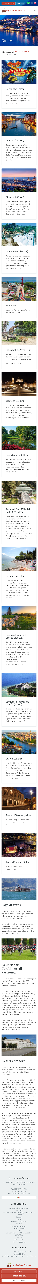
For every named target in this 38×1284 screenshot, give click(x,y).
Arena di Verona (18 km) (18, 815)
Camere (19, 1210)
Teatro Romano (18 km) (18, 862)
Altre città (12, 54)
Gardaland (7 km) (15, 89)
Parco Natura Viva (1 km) (19, 350)
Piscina (19, 1219)
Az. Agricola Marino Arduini (19, 1226)
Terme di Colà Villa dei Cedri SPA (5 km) (18, 510)
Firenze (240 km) (15, 197)
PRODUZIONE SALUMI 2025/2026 (19, 1252)
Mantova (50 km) (15, 401)
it (20, 1198)
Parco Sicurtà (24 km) (17, 455)
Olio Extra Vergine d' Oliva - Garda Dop (19, 1233)
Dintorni (19, 1224)
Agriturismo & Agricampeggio (19, 1208)
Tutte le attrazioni (24, 51)
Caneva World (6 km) (17, 251)
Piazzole (19, 1215)
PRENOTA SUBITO (19, 1281)
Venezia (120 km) (15, 140)
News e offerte (19, 1271)
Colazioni (19, 1217)
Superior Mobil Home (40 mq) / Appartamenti (19, 1212)
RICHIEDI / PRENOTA (19, 1276)
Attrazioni (5, 54)
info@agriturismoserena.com (20, 1194)
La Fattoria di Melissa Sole (19, 1222)
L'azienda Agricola (19, 1228)
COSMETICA (19, 1235)
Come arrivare (8, 3)
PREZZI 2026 (19, 1240)
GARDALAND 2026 (19, 1254)
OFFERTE (19, 1237)
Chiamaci (21, 3)
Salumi (19, 1231)
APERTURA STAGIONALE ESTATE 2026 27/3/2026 (19, 1256)
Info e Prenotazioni (19, 1242)
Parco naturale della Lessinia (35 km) (16, 636)
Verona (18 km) (14, 759)
